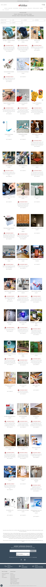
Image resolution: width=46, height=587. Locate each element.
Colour (25, 20)
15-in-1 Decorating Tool (23, 103)
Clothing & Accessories (36, 8)
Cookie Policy (12, 576)
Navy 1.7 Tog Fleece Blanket (23, 40)
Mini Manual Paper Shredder (9, 228)
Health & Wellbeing (15, 8)
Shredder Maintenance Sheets (9, 416)
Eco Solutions (26, 14)
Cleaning (15, 14)
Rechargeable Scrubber (23, 134)
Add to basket (8, 51)
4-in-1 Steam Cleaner (23, 416)
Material (37, 20)
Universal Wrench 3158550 (9, 71)
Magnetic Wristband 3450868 (8, 103)
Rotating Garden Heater (37, 259)
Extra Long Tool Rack (9, 259)
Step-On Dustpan (9, 165)
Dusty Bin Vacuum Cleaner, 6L (22, 291)
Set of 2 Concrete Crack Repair (23, 71)
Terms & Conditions (13, 581)
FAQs (3, 576)
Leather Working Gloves (37, 103)
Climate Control (20, 14)
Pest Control (14, 15)
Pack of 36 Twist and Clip (36, 291)
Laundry (30, 14)
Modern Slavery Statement (14, 582)
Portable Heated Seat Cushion (37, 165)
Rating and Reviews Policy (14, 578)
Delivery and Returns (5, 573)
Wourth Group (12, 574)
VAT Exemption (4, 577)
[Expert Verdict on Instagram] (25, 560)
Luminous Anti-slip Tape (9, 447)
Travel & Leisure (30, 8)
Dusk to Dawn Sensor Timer (23, 447)
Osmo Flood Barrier (23, 228)
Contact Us (3, 574)
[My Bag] (44, 5)
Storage (18, 15)
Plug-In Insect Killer (23, 322)
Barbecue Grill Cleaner (23, 165)
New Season (6, 8)
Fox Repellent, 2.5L (9, 510)
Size (13, 20)
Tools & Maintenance (30, 15)
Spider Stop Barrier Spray (23, 259)
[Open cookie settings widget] (1, 585)
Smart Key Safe (37, 40)
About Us (11, 573)
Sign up (33, 550)
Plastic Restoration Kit (36, 447)
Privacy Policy (12, 577)
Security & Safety (23, 15)
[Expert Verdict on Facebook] (21, 560)
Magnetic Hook (10, 322)
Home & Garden (10, 8)
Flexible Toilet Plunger (9, 134)
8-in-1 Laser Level (23, 385)
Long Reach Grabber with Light (23, 510)
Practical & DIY (25, 8)
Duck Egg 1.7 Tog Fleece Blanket (9, 40)
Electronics (20, 8)
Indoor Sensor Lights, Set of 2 (37, 228)
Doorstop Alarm (36, 416)
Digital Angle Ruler (36, 385)
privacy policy (35, 557)
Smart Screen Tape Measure (10, 291)
